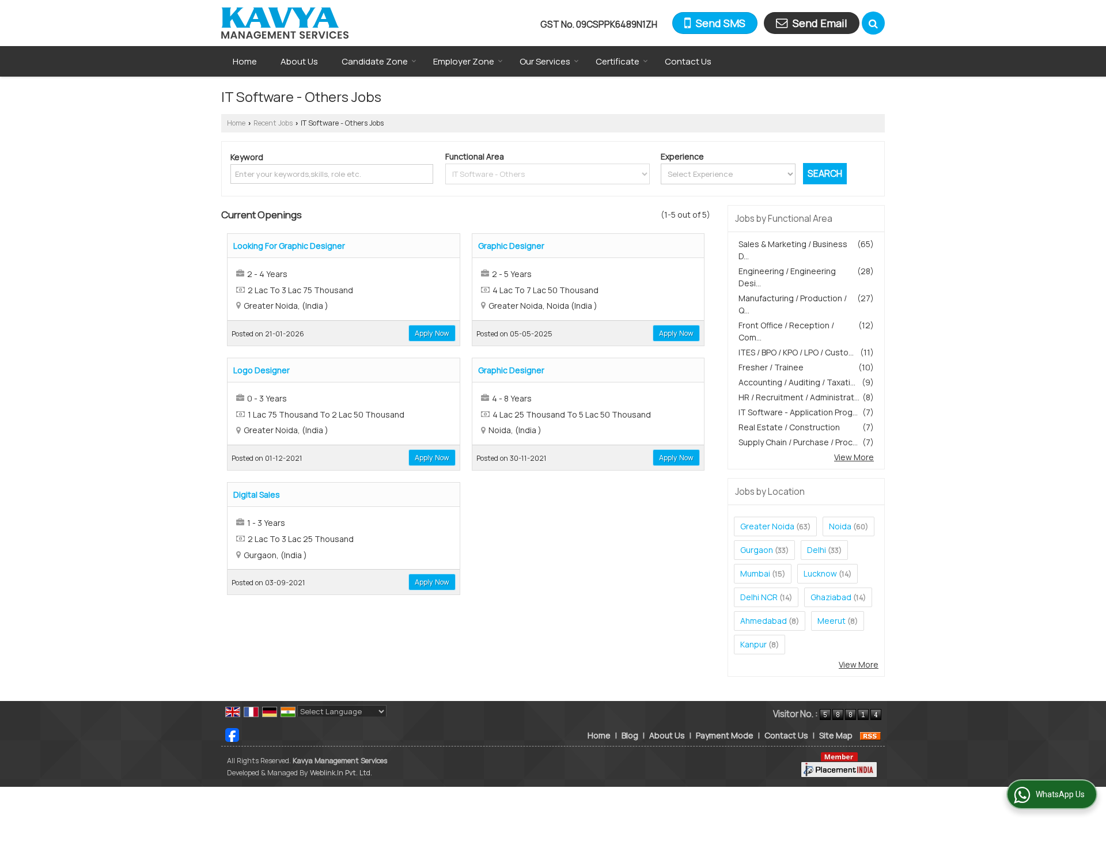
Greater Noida (767, 526)
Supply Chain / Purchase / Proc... (798, 442)
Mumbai (755, 573)
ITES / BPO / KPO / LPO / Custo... (796, 352)
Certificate (617, 61)
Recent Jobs (273, 123)
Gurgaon (756, 549)
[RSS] (870, 735)
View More (854, 457)
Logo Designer (261, 370)
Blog (630, 735)
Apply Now (432, 333)
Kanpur (753, 644)
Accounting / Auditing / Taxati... (796, 382)
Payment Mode (724, 735)
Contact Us (688, 61)
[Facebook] (232, 734)
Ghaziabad (830, 597)
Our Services (545, 61)
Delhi (816, 549)
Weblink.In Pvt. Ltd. (341, 773)
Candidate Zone (375, 61)
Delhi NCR (759, 597)
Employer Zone (463, 61)
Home (245, 61)
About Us (299, 61)
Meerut (831, 620)
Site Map (836, 735)
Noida (840, 526)
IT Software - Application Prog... (798, 412)
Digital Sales (256, 494)
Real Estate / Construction (789, 427)
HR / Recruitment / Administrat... (798, 397)
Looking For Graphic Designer (289, 245)
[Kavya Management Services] (285, 23)
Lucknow (820, 573)
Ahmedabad (763, 620)
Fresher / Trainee (771, 367)
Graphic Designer (511, 245)
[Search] (873, 23)
